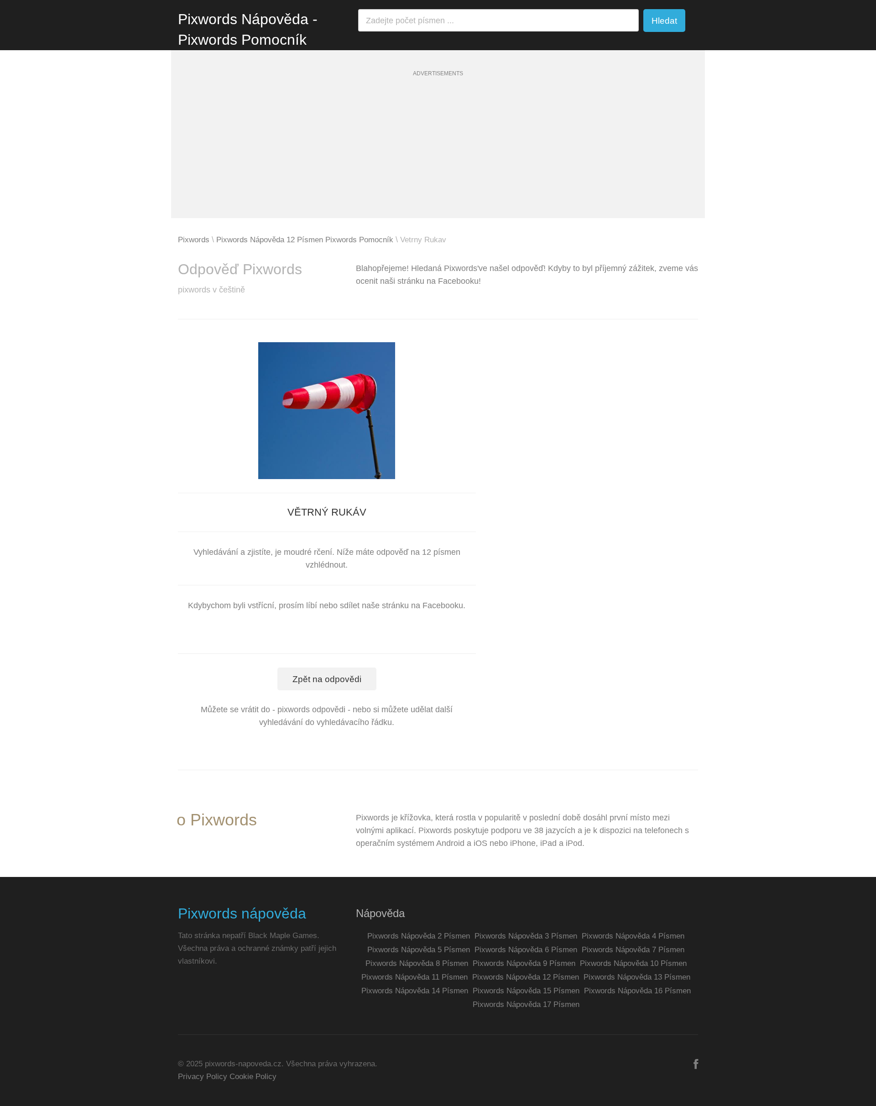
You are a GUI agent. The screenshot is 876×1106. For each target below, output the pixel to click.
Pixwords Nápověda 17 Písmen (526, 1004)
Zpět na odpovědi (326, 679)
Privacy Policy (202, 1076)
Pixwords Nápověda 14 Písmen (414, 990)
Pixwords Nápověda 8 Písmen (416, 963)
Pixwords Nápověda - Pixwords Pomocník (248, 29)
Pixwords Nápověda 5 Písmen (418, 949)
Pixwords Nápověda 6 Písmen (525, 949)
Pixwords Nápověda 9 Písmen (524, 963)
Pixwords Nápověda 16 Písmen (637, 990)
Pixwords (193, 239)
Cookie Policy (252, 1076)
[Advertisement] (438, 154)
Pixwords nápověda (242, 913)
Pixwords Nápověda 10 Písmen (633, 963)
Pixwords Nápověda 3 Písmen (525, 936)
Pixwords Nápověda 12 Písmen (525, 977)
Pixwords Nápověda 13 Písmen (637, 977)
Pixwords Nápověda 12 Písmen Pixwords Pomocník (304, 239)
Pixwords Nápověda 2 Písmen (418, 936)
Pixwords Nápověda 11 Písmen (414, 977)
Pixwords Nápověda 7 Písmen (633, 949)
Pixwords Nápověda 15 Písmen (526, 990)
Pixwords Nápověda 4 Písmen (633, 936)
